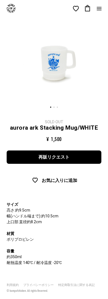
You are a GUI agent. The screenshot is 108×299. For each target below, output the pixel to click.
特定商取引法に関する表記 (76, 285)
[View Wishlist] (75, 8)
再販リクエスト (54, 157)
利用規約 (13, 285)
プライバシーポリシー (38, 285)
